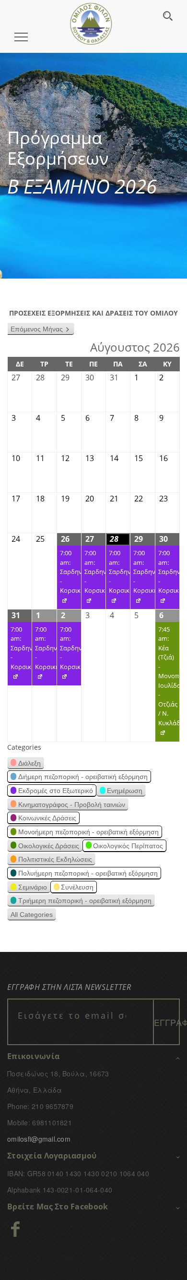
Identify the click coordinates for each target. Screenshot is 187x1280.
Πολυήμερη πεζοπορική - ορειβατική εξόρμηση (88, 873)
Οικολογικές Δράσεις (48, 846)
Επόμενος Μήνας (37, 329)
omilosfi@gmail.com (38, 1139)
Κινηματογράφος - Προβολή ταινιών (71, 804)
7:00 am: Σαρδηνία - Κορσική (69, 579)
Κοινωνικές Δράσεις (47, 818)
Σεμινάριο (32, 887)
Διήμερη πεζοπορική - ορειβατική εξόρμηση (83, 776)
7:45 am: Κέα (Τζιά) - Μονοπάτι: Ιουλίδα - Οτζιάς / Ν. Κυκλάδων (167, 683)
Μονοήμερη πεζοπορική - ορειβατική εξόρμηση (88, 832)
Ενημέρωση (124, 790)
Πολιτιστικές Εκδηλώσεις (55, 859)
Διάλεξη (29, 763)
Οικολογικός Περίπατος (128, 846)
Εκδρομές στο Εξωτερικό (55, 790)
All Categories (32, 914)
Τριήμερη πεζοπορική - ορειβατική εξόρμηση (85, 900)
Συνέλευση (77, 887)
